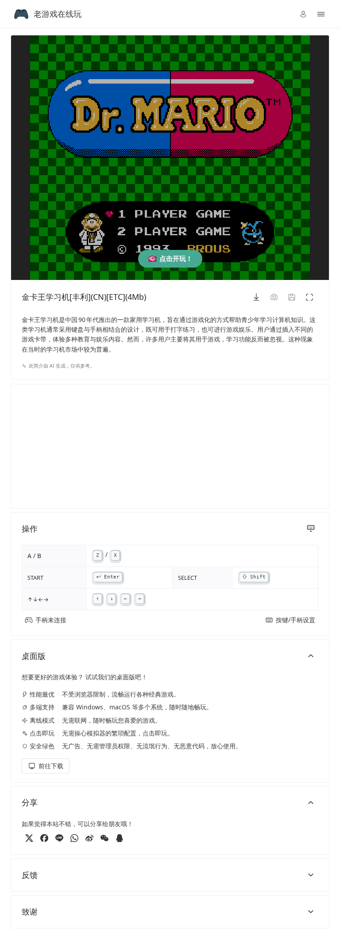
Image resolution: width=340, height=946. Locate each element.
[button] (303, 14)
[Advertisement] (170, 446)
